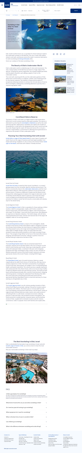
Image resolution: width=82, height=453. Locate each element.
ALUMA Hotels (60, 5)
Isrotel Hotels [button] (24, 5)
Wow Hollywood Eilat (50, 5)
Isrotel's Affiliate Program (68, 438)
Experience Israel (40, 5)
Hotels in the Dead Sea (38, 438)
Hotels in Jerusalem (37, 441)
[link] (7, 5)
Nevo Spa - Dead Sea (23, 441)
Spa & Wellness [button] (22, 435)
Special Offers (32, 5)
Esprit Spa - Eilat (22, 444)
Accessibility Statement (67, 437)
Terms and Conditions (52, 441)
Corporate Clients (7, 441)
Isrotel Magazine (66, 441)
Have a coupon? (57, 10)
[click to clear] (18, 10)
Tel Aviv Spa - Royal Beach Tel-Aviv (25, 437)
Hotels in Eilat (36, 437)
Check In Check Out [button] (28, 10)
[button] (2, 5)
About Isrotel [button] (66, 435)
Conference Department (9, 438)
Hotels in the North (37, 444)
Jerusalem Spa (21, 438)
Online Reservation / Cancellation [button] (53, 435)
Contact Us (6, 437)
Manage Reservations (52, 438)
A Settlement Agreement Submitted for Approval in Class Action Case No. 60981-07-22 (70, 446)
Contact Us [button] (7, 435)
